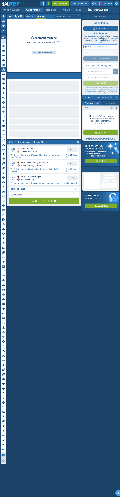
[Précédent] (9, 142)
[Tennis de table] (15, 16)
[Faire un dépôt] (48, 3)
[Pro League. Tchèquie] (21, 16)
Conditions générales (99, 89)
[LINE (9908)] (10, 16)
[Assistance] (116, 3)
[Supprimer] (78, 142)
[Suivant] (16, 142)
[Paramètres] (94, 3)
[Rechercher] (78, 16)
